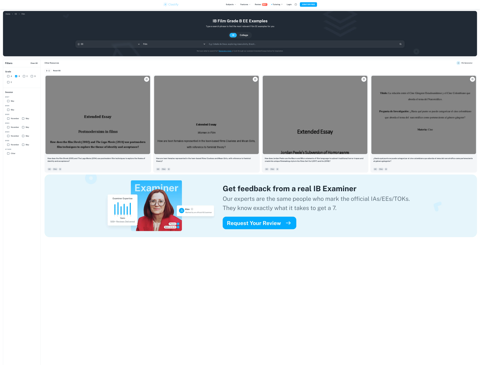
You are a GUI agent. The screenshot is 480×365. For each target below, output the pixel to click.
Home (8, 14)
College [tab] (244, 35)
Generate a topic (225, 51)
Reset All (57, 71)
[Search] (400, 44)
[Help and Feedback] (296, 4)
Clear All (34, 63)
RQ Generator (466, 63)
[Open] (204, 44)
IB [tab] (233, 35)
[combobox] (108, 44)
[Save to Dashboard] (146, 79)
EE (16, 14)
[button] (48, 71)
